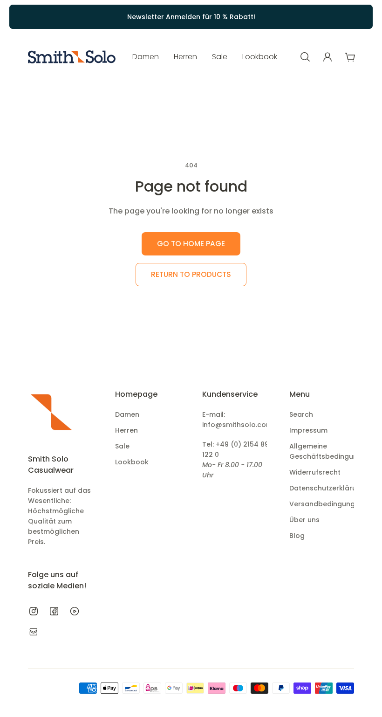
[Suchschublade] (305, 57)
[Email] (33, 631)
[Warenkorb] (350, 57)
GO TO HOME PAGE (191, 243)
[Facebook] (54, 611)
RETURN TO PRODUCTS (191, 274)
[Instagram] (33, 611)
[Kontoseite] (327, 57)
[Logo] (72, 57)
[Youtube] (74, 611)
